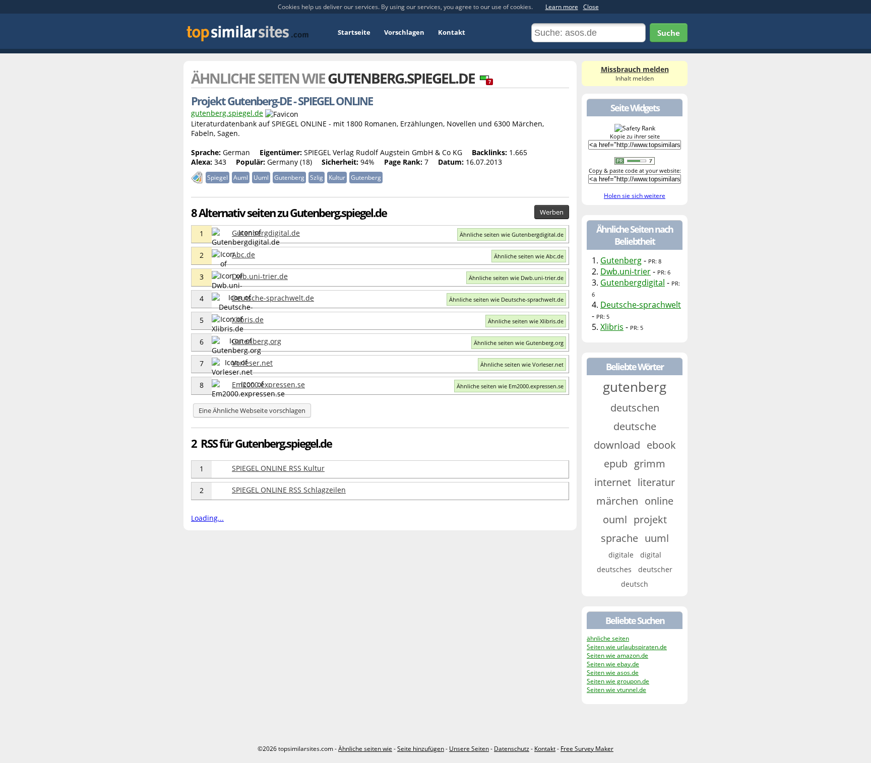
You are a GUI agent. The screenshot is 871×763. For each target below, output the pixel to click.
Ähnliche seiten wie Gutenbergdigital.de (512, 234)
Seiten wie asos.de (613, 672)
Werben (552, 212)
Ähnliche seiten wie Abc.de (529, 256)
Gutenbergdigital (632, 282)
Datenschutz (511, 748)
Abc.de (243, 254)
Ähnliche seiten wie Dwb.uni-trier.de (516, 278)
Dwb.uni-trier (625, 271)
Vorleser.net (252, 363)
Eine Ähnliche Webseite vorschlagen (252, 410)
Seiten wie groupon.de (618, 681)
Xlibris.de (248, 319)
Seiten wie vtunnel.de (616, 689)
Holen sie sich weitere (634, 195)
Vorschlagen (404, 32)
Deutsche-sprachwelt (640, 304)
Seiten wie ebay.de (613, 664)
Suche (668, 33)
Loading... (207, 518)
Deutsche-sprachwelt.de (273, 298)
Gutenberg (621, 260)
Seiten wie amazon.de (617, 655)
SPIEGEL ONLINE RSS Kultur (278, 468)
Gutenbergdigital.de (266, 233)
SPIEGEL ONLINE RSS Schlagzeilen (289, 490)
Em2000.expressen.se (268, 384)
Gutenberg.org (256, 341)
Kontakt (451, 32)
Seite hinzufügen (420, 748)
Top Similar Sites (247, 33)
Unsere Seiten (469, 748)
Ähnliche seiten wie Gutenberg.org (519, 342)
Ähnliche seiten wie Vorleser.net (522, 364)
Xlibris (612, 326)
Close (591, 7)
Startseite (354, 32)
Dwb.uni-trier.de (260, 276)
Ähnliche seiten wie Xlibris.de (526, 321)
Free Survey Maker (587, 748)
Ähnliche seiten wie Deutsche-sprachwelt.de (506, 299)
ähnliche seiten (608, 638)
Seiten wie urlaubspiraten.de (627, 647)
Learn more (561, 7)
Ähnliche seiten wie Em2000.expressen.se (510, 386)
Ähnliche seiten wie (365, 748)
